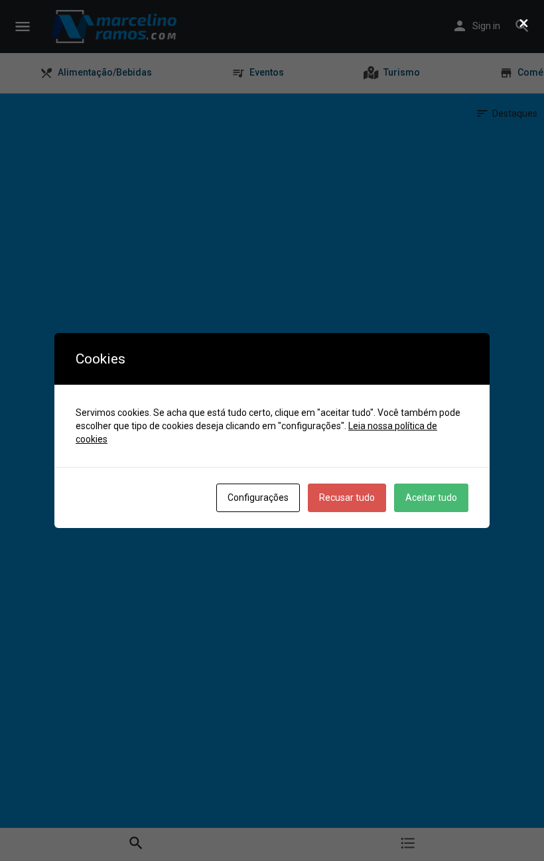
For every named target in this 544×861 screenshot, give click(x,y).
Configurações (258, 497)
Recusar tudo (347, 497)
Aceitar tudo (431, 497)
